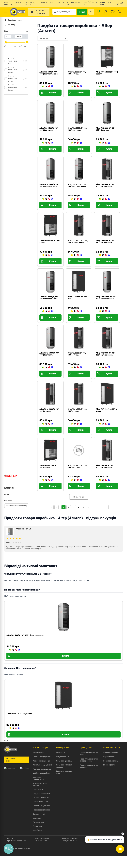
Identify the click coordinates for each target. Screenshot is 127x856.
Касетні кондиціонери (41, 761)
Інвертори (37, 818)
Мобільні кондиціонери (42, 773)
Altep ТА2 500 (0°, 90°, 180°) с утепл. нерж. (105, 466)
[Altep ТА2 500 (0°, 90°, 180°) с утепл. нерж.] (104, 479)
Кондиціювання (62, 757)
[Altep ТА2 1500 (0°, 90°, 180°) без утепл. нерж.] (76, 198)
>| (106, 507)
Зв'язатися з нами (11, 760)
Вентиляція (60, 753)
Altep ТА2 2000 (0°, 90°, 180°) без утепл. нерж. (49, 298)
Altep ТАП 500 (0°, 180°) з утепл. (19, 714)
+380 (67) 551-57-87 (70, 841)
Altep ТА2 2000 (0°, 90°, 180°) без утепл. (77, 129)
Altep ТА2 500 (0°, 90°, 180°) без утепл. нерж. (48, 73)
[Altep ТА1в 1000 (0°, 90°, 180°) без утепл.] (76, 479)
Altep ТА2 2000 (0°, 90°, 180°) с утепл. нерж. (105, 185)
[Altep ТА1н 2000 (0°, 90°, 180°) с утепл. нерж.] (76, 255)
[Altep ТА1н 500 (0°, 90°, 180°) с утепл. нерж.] (104, 255)
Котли (6, 494)
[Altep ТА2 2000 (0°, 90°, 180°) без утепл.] (76, 142)
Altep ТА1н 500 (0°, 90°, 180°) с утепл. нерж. (105, 241)
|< (51, 507)
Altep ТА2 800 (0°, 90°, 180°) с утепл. (77, 73)
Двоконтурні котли (40, 802)
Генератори (37, 826)
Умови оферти (109, 765)
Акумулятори (38, 822)
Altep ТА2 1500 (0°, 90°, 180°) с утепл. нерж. (105, 354)
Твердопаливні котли (41, 794)
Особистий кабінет (110, 753)
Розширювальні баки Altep (16, 506)
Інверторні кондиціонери (38, 778)
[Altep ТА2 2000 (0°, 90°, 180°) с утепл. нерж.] (104, 198)
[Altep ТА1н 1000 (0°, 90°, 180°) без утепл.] (47, 367)
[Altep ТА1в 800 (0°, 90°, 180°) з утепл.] (76, 423)
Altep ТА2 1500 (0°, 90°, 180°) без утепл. (49, 129)
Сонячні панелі (39, 814)
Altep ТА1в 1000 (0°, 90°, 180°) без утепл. (78, 466)
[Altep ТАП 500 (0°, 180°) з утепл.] (104, 423)
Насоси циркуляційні (41, 806)
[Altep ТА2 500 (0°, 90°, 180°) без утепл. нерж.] (47, 86)
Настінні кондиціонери (42, 757)
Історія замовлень (110, 761)
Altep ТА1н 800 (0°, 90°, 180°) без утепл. (105, 129)
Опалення (8, 500)
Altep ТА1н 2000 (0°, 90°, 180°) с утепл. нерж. (78, 241)
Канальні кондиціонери (42, 765)
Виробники (37, 830)
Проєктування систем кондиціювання (89, 760)
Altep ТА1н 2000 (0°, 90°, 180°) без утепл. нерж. (106, 298)
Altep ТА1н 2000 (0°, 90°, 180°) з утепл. (49, 410)
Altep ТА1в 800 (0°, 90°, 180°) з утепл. (77, 410)
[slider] (5, 42)
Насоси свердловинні (41, 810)
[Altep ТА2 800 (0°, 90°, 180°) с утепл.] (76, 86)
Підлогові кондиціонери (42, 769)
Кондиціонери (38, 753)
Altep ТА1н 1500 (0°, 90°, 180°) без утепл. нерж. (49, 185)
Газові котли (38, 789)
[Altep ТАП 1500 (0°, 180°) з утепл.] (76, 311)
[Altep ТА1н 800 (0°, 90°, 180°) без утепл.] (104, 142)
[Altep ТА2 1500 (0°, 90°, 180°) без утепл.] (47, 142)
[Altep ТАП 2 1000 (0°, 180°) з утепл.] (104, 86)
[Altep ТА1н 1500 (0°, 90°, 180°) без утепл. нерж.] (47, 198)
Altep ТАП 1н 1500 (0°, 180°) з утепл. (48, 466)
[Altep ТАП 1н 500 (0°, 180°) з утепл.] (47, 255)
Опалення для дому (64, 761)
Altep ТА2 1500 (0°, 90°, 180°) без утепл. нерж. (77, 185)
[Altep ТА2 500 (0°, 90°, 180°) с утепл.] (76, 367)
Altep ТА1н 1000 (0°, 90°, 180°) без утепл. (49, 354)
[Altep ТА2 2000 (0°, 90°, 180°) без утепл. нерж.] (47, 311)
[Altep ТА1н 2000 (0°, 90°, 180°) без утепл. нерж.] (104, 311)
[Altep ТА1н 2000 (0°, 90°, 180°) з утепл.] (47, 423)
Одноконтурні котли (41, 798)
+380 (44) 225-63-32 (70, 838)
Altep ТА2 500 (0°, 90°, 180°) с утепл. (77, 354)
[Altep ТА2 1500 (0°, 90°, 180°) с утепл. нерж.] (104, 367)
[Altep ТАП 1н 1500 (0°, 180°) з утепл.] (47, 479)
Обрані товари (109, 757)
